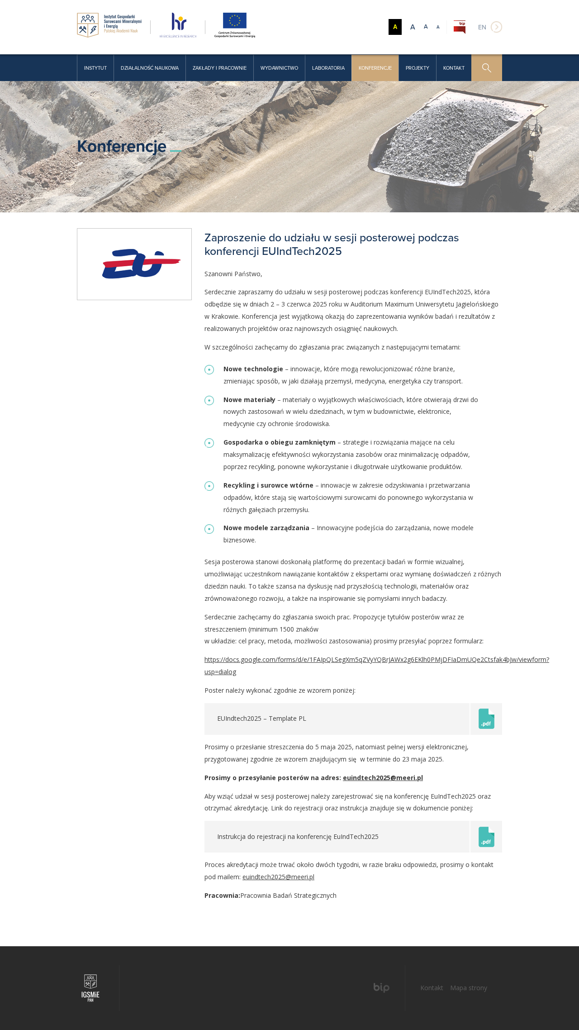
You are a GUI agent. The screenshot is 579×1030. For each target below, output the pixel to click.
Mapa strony (468, 987)
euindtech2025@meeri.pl (383, 777)
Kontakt (454, 68)
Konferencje (375, 68)
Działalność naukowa (150, 68)
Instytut (95, 68)
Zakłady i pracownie (220, 68)
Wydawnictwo (279, 68)
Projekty (417, 68)
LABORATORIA (328, 68)
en (482, 27)
